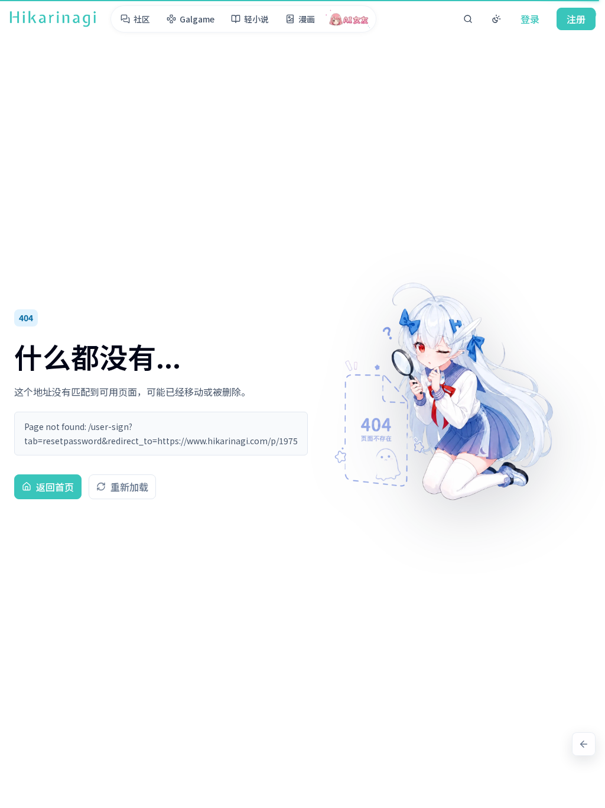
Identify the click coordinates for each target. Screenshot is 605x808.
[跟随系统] (496, 19)
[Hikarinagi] (52, 19)
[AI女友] (348, 19)
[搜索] (468, 19)
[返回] (584, 744)
